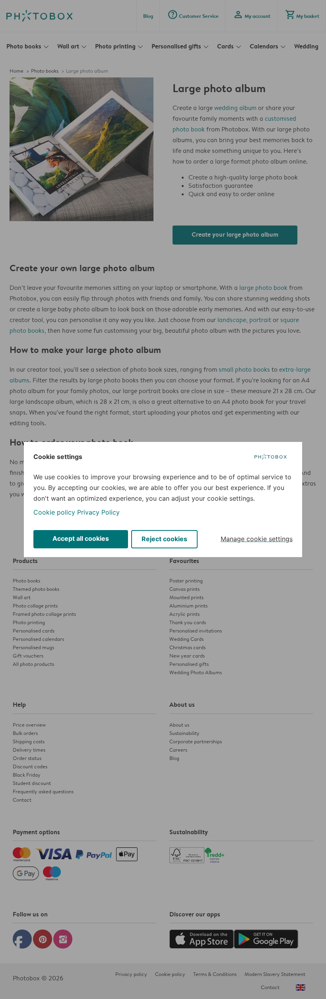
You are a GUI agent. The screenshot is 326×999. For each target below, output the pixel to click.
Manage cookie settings (257, 539)
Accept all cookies (80, 538)
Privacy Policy (98, 512)
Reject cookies (164, 539)
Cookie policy (54, 512)
